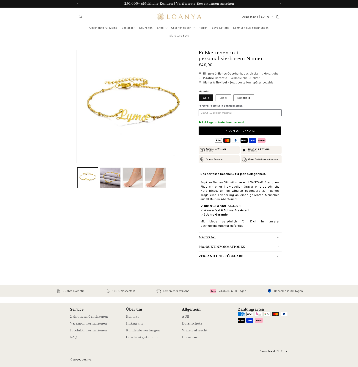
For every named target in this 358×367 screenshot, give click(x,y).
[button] (80, 16)
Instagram (134, 323)
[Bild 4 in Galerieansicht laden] (155, 177)
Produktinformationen (88, 330)
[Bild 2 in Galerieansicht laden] (110, 177)
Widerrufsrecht (194, 330)
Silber (223, 97)
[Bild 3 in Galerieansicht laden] (133, 177)
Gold (206, 97)
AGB (185, 316)
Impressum (191, 337)
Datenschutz (192, 323)
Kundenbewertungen (143, 330)
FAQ (73, 337)
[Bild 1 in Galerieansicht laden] (87, 177)
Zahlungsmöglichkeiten (89, 316)
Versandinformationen (88, 323)
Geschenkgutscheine (142, 337)
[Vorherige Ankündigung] (78, 3)
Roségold (243, 97)
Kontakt (132, 316)
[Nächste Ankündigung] (280, 3)
